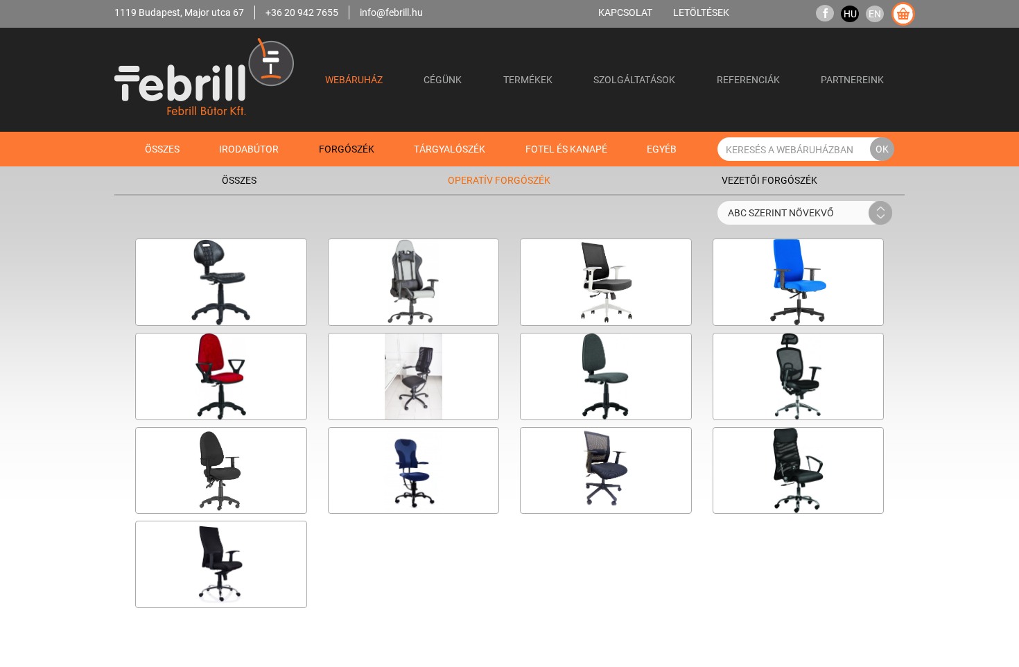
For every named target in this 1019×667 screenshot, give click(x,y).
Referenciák (748, 79)
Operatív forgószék (499, 180)
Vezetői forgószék (769, 180)
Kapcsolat (625, 12)
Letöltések (701, 12)
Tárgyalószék (449, 148)
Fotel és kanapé (566, 148)
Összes (162, 148)
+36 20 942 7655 (301, 12)
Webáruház (354, 79)
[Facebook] (825, 14)
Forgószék (346, 148)
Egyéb (662, 148)
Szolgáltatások (634, 79)
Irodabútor (249, 148)
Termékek (527, 79)
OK (882, 148)
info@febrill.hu (391, 12)
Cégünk (443, 79)
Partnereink (852, 79)
